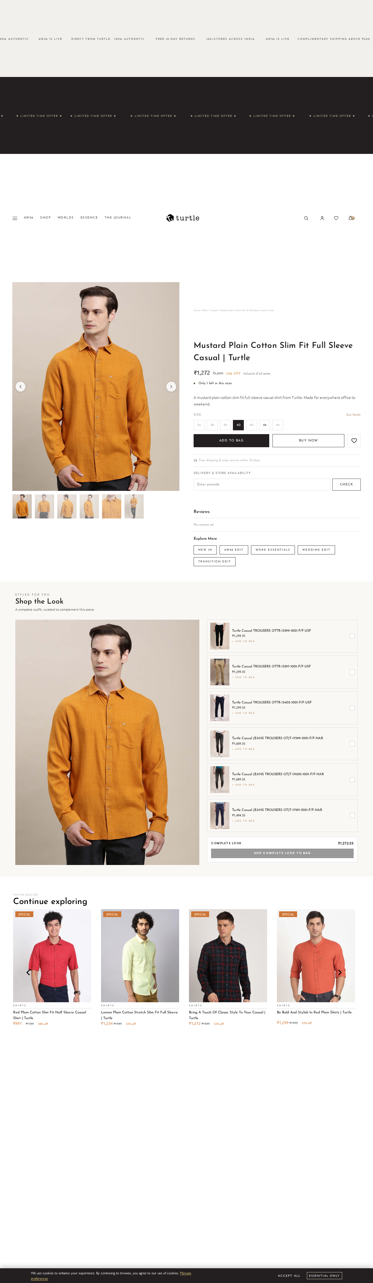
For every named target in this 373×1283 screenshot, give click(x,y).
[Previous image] (20, 387)
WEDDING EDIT (316, 549)
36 (199, 425)
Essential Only (324, 1275)
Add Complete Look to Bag (282, 853)
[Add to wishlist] (354, 440)
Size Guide (353, 414)
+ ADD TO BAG (243, 641)
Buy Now (308, 440)
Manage (185, 1272)
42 (251, 425)
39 (225, 425)
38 (212, 425)
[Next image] (171, 387)
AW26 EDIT (234, 549)
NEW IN (205, 549)
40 (238, 425)
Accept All (289, 1275)
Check (346, 484)
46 (278, 425)
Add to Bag (231, 440)
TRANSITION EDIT (214, 561)
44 (265, 425)
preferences (39, 1278)
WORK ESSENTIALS (273, 549)
